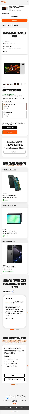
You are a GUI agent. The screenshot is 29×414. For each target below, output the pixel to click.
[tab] (14, 412)
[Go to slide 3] (16, 329)
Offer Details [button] (14, 411)
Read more (14, 151)
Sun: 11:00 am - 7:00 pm (11, 44)
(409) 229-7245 (10, 361)
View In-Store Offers (14, 379)
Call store (14, 20)
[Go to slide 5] (18, 329)
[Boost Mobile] (3, 2)
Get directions (14, 16)
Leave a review (7, 291)
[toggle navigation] (27, 2)
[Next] (28, 312)
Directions (14, 375)
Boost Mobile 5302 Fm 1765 (10, 25)
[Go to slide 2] (16, 384)
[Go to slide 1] (12, 329)
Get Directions (10, 127)
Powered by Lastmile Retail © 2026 (14, 407)
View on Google (11, 318)
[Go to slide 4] (17, 329)
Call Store (9, 132)
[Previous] (1, 312)
